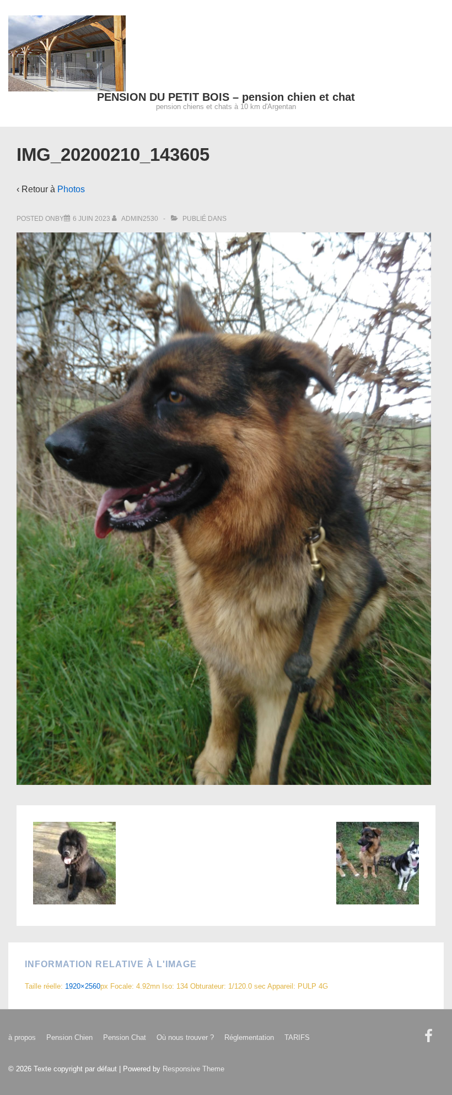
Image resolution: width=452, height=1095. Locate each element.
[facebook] (429, 1040)
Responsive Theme (193, 1069)
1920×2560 (82, 986)
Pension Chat (124, 1037)
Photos (71, 189)
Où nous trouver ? (185, 1037)
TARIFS (297, 1037)
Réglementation (249, 1037)
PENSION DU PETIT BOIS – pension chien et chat (226, 97)
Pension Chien (69, 1037)
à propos (22, 1037)
